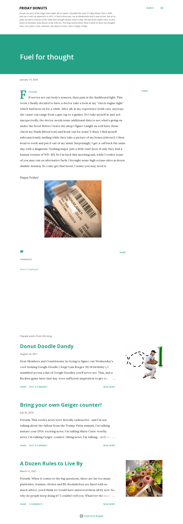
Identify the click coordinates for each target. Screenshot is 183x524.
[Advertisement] (68, 299)
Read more (109, 386)
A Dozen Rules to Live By (51, 463)
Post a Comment (29, 269)
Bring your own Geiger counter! (61, 404)
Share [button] (145, 91)
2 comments (36, 504)
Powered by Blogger (93, 516)
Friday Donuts (33, 8)
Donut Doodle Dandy (46, 346)
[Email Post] (21, 252)
